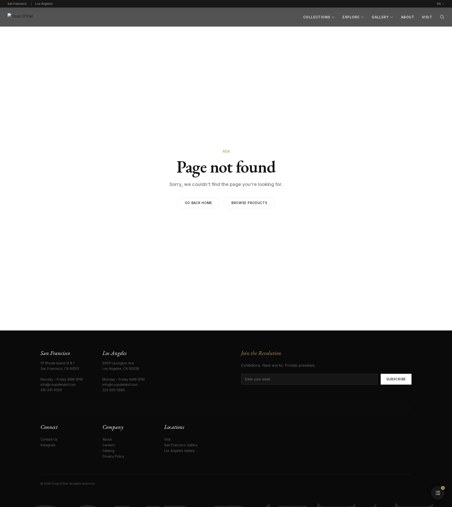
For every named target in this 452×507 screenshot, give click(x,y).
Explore (351, 17)
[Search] (442, 17)
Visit (427, 17)
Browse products (249, 203)
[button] (437, 492)
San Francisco (17, 3)
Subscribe (396, 379)
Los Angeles (44, 3)
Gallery (380, 17)
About (407, 17)
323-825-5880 (113, 390)
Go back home (198, 203)
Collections (316, 17)
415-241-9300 (51, 390)
